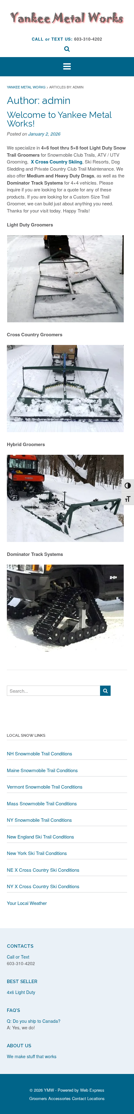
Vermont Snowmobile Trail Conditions (45, 786)
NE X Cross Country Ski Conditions (43, 869)
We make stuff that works (31, 1056)
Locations (96, 1098)
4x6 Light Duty (21, 992)
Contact (79, 1098)
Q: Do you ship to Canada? (33, 1021)
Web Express (92, 1090)
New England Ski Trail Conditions (40, 836)
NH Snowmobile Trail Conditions (39, 753)
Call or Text (18, 957)
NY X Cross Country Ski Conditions (43, 886)
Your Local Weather (27, 903)
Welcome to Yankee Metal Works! (59, 119)
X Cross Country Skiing (56, 161)
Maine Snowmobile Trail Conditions (42, 770)
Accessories (59, 1098)
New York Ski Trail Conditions (37, 853)
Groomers (38, 1098)
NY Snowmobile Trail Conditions (39, 819)
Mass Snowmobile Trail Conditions (42, 803)
